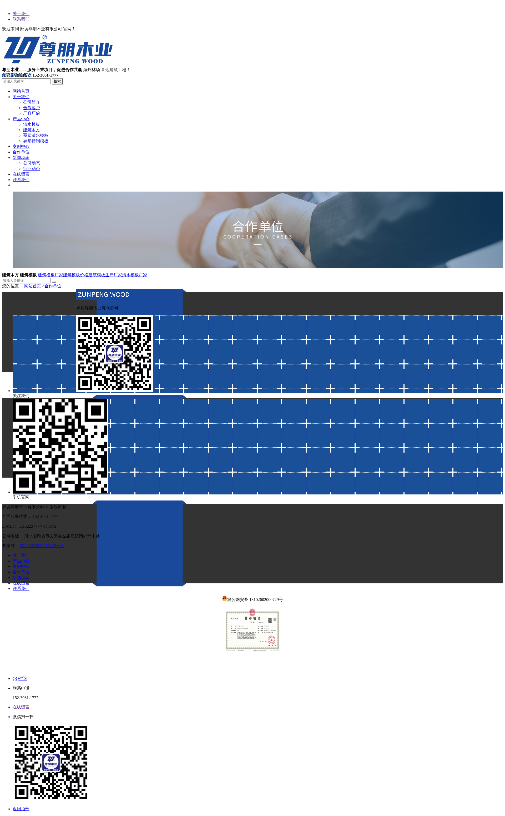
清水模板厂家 (134, 275)
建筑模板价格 (75, 275)
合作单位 (52, 286)
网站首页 (32, 286)
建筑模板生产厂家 (105, 275)
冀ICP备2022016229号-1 (42, 545)
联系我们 (21, 19)
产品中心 (21, 561)
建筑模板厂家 (50, 275)
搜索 (57, 81)
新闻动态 (21, 577)
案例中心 (21, 566)
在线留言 (21, 583)
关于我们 (21, 13)
